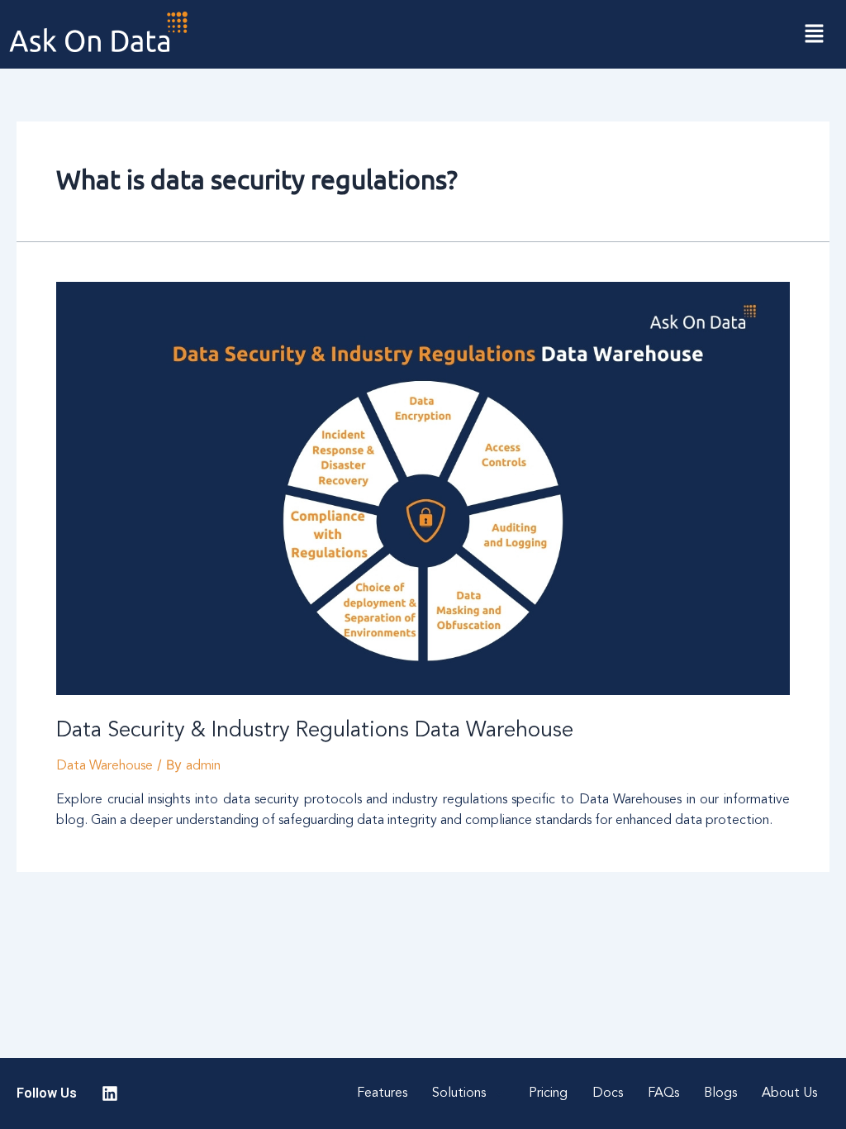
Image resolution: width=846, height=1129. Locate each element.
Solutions (459, 1093)
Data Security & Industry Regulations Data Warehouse (314, 730)
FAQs (663, 1093)
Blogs (720, 1093)
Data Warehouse (104, 766)
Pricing (548, 1093)
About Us (789, 1093)
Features (382, 1093)
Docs (607, 1093)
